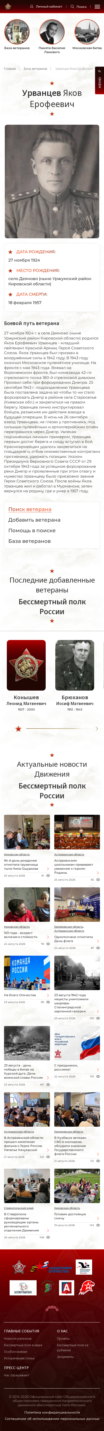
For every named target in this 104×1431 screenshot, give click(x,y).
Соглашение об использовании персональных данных (52, 1419)
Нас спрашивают (16, 1375)
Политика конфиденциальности (52, 1412)
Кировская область (17, 854)
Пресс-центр (16, 1367)
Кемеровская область (68, 1131)
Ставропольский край (19, 1208)
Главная (10, 69)
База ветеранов (35, 69)
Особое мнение (15, 1352)
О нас (62, 1331)
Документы (65, 1357)
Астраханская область (69, 854)
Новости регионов (18, 1338)
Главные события (21, 1331)
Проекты (63, 1338)
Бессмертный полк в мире (23, 1345)
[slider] (18, 729)
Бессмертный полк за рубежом (72, 1347)
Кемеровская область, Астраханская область (69, 928)
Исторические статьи (19, 1358)
